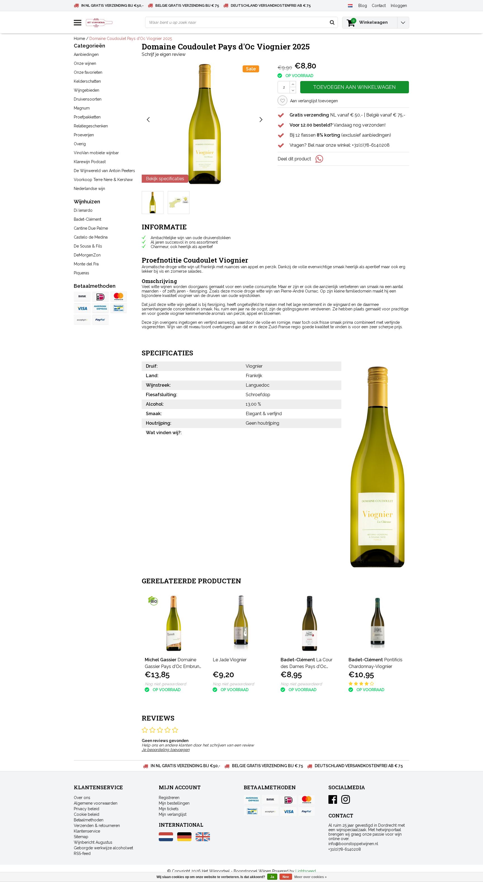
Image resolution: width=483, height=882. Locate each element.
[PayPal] (82, 320)
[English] (203, 840)
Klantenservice (87, 831)
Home (79, 38)
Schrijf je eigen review (164, 54)
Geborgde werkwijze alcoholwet (103, 848)
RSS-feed (82, 853)
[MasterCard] (118, 297)
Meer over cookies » (310, 877)
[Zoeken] (332, 22)
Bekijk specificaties (165, 178)
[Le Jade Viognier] (242, 623)
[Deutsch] (184, 840)
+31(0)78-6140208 (344, 849)
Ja (272, 877)
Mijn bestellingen (174, 803)
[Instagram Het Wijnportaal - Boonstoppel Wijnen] (345, 801)
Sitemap (81, 837)
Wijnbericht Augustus (93, 842)
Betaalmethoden (88, 820)
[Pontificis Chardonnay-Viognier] (377, 623)
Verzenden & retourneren (97, 825)
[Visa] (82, 308)
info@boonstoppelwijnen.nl (353, 843)
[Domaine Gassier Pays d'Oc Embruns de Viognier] (174, 623)
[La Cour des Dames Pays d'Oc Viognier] (309, 623)
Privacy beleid (86, 809)
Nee (286, 877)
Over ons (82, 797)
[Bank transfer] (82, 297)
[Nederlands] (350, 5)
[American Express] (100, 308)
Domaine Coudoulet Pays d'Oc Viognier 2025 (130, 38)
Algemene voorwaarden (95, 803)
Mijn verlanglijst (172, 814)
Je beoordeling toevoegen (166, 749)
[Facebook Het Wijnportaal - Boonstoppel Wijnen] (332, 801)
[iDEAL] (100, 297)
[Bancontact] (118, 308)
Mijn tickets (169, 809)
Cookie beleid (86, 814)
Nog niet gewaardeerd (165, 684)
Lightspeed (305, 871)
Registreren (169, 797)
